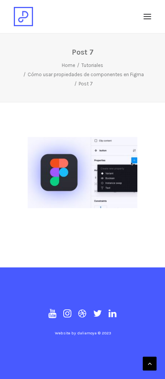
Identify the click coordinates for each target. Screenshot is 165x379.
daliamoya (87, 333)
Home (68, 65)
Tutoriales (92, 65)
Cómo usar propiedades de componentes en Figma (86, 74)
